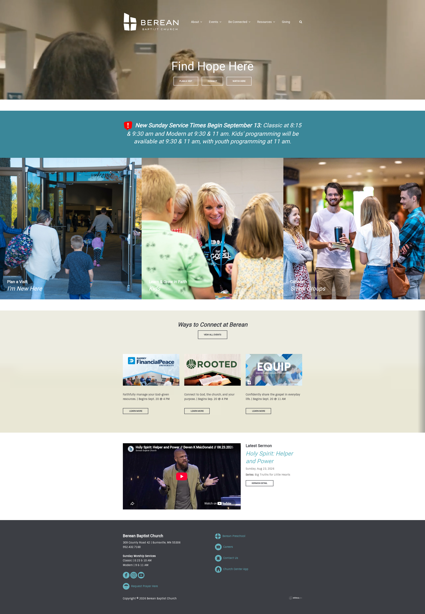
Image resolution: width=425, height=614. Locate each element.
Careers (227, 547)
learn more (197, 411)
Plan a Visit (185, 81)
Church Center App (235, 569)
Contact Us (230, 558)
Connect (212, 81)
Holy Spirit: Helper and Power (269, 457)
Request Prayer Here (143, 586)
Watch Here (239, 81)
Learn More (135, 411)
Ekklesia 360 (295, 598)
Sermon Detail (259, 483)
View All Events (212, 334)
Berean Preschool (233, 536)
